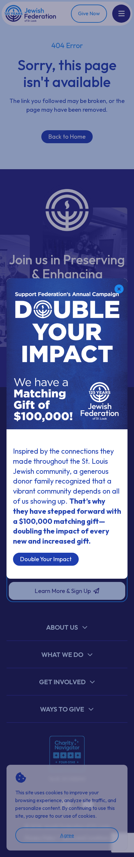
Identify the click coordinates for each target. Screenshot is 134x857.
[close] (119, 289)
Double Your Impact (46, 559)
